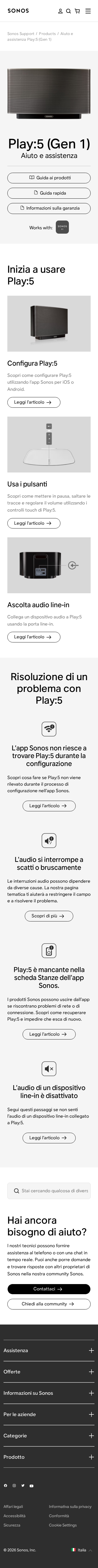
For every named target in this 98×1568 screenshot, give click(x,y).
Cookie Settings (63, 1525)
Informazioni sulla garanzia (53, 208)
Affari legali (13, 1506)
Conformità (59, 1515)
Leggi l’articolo (29, 402)
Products (47, 33)
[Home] (18, 11)
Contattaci (44, 1289)
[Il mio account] (60, 11)
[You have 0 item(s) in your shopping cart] (77, 11)
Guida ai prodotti (53, 178)
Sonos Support (21, 33)
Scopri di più (44, 916)
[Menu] (88, 11)
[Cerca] (68, 11)
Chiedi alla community (44, 1304)
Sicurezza (12, 1525)
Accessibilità (15, 1515)
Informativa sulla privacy (70, 1506)
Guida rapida (53, 193)
